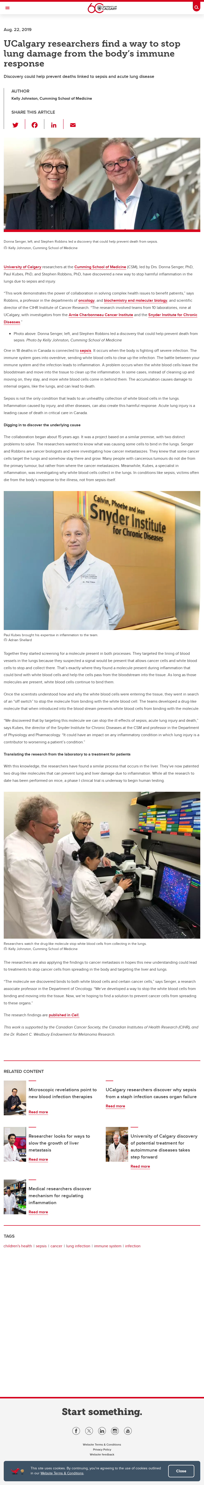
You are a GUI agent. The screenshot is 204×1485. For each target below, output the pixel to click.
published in (60, 1015)
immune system (107, 1246)
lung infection (78, 1246)
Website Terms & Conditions (62, 1473)
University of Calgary (22, 267)
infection (133, 1246)
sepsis (85, 350)
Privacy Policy (102, 1449)
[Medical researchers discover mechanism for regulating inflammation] (15, 1197)
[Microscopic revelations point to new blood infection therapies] (15, 1098)
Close (181, 1471)
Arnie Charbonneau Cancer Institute (101, 315)
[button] (18, 124)
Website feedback (102, 1454)
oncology (86, 300)
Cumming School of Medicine (100, 267)
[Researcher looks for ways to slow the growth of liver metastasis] (15, 1144)
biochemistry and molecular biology (135, 300)
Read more (38, 1112)
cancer (56, 1246)
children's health (17, 1246)
